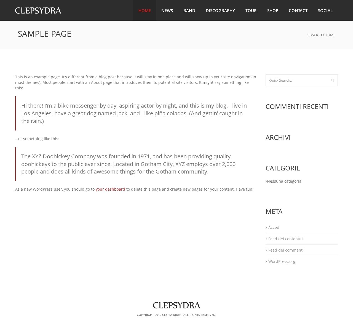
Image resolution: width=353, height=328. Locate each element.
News (167, 10)
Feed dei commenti (286, 250)
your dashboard (110, 189)
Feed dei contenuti (285, 238)
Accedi (274, 227)
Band (189, 10)
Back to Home (322, 34)
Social (325, 10)
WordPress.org (281, 261)
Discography (220, 10)
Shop (272, 10)
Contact (298, 10)
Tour (251, 10)
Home (144, 10)
